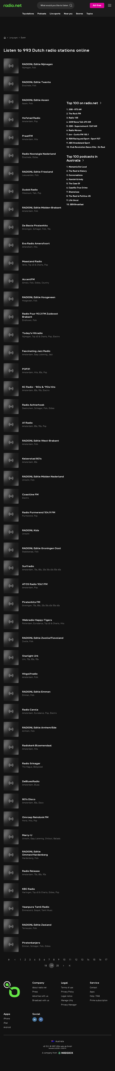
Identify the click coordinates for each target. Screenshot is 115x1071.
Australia (59, 1041)
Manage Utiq (67, 1000)
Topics (90, 14)
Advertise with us (40, 996)
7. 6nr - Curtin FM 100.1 (77, 135)
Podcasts (41, 14)
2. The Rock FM (73, 114)
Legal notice (66, 996)
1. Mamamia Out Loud (76, 167)
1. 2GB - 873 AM (73, 109)
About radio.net (39, 988)
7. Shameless (72, 192)
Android (7, 1027)
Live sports (55, 14)
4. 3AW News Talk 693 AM (78, 122)
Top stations (28, 14)
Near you (68, 14)
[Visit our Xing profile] (41, 1019)
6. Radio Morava (73, 130)
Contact (93, 988)
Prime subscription (99, 1000)
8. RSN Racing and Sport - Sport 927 (83, 139)
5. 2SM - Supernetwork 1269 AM (81, 126)
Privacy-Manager (69, 1005)
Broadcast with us (40, 1000)
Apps (92, 992)
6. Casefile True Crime (77, 188)
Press (35, 992)
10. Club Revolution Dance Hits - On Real (85, 147)
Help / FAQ (95, 996)
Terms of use (67, 988)
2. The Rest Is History (76, 171)
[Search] (71, 5)
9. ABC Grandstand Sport (78, 143)
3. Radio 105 (72, 118)
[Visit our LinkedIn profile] (34, 1019)
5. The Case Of (73, 184)
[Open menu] (109, 5)
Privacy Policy (67, 992)
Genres (79, 14)
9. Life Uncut (72, 200)
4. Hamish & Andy (74, 179)
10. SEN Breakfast (75, 205)
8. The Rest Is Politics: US (78, 196)
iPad (6, 1023)
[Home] (5, 37)
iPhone (7, 1019)
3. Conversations (74, 175)
